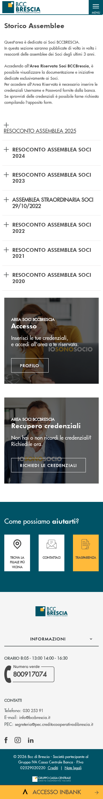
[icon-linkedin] (31, 740)
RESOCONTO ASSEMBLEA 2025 (40, 130)
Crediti (53, 767)
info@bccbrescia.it (34, 717)
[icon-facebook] (6, 740)
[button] (96, 7)
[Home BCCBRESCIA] (21, 7)
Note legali (73, 767)
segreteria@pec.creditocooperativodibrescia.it (54, 724)
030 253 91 (33, 710)
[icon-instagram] (18, 740)
